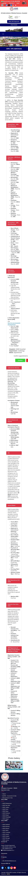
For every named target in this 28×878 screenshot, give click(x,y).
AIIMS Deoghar (5, 837)
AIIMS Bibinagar (6, 839)
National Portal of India (7, 799)
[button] (23, 5)
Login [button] (18, 4)
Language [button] (4, 4)
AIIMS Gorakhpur (6, 834)
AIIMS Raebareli (6, 826)
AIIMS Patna (5, 811)
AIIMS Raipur (5, 812)
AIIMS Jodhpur (5, 809)
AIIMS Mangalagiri (6, 818)
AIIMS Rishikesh (6, 814)
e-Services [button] (11, 4)
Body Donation (14, 26)
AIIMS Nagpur (5, 820)
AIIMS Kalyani (5, 836)
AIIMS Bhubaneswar (7, 805)
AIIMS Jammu (5, 841)
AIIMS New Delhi (6, 807)
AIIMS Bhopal (5, 816)
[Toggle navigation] (3, 35)
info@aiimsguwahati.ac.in (8, 852)
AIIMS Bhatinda (5, 828)
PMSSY (4, 795)
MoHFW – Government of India (9, 797)
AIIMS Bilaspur (5, 830)
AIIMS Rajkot (5, 832)
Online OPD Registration (14, 23)
